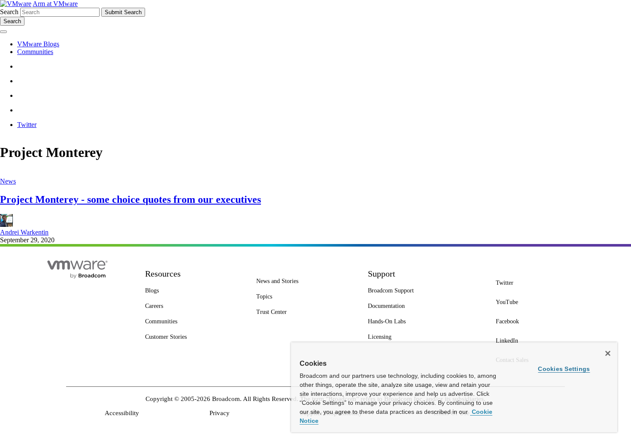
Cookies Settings (564, 368)
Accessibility (122, 413)
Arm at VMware (55, 3)
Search (9, 11)
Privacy (219, 413)
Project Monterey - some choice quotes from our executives (130, 199)
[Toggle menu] (3, 31)
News (8, 181)
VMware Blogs (38, 44)
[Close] (607, 353)
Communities (35, 51)
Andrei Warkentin (24, 232)
